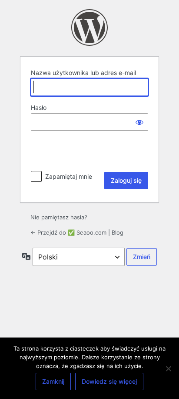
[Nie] (168, 368)
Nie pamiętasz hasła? (58, 217)
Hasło (38, 107)
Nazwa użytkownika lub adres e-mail (83, 72)
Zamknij (53, 381)
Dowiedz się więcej (109, 381)
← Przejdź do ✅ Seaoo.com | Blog (76, 232)
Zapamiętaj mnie (68, 176)
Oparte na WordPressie (89, 27)
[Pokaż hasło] (139, 122)
